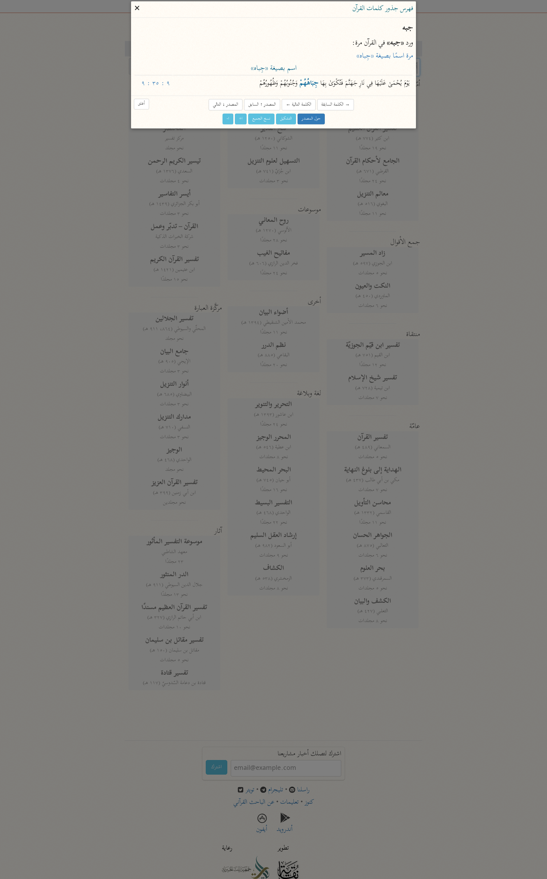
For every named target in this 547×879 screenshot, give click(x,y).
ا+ (240, 118)
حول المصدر (311, 118)
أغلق (141, 104)
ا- (228, 118)
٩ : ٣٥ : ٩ (155, 84)
